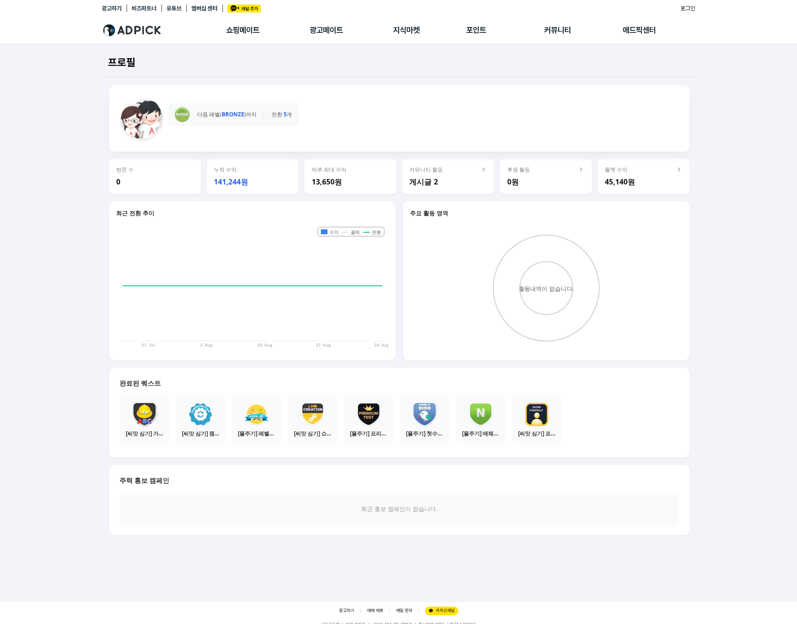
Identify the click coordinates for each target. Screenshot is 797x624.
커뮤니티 (557, 30)
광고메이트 (326, 30)
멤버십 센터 (204, 8)
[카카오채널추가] (244, 8)
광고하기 (112, 8)
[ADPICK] (164, 30)
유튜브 (173, 8)
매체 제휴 (375, 610)
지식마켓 (406, 30)
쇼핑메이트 (242, 30)
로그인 (687, 8)
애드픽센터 (639, 30)
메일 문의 (404, 610)
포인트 (476, 30)
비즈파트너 (144, 8)
